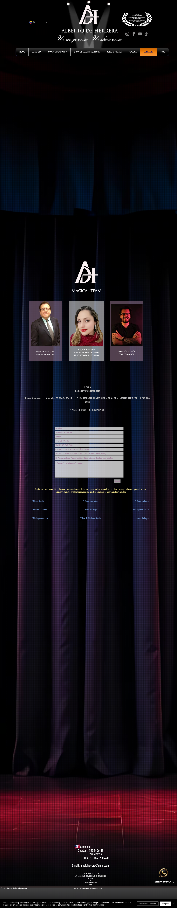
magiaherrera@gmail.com (87, 390)
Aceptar (165, 903)
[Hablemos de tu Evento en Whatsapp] (164, 872)
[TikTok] (146, 33)
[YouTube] (140, 33)
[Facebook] (133, 33)
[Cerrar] (173, 903)
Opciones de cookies (147, 903)
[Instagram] (127, 33)
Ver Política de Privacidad (93, 904)
